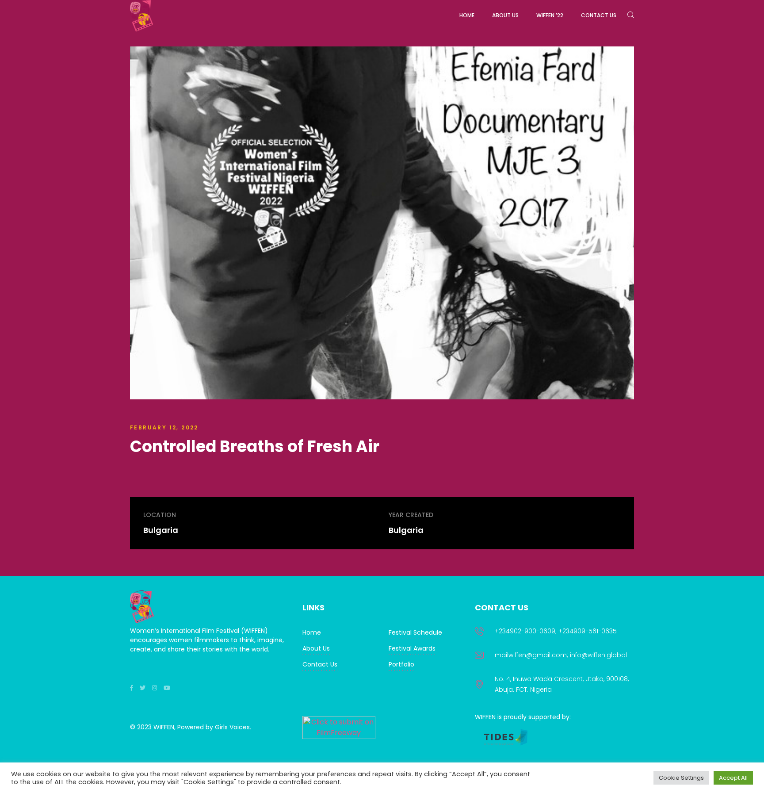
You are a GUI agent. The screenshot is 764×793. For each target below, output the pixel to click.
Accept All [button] (733, 778)
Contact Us (319, 664)
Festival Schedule (415, 632)
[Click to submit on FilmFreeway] (338, 737)
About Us (316, 648)
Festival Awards (412, 648)
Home (311, 632)
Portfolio (401, 664)
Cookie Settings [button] (681, 778)
